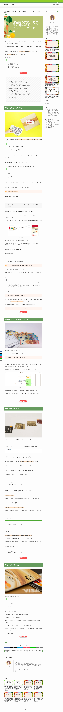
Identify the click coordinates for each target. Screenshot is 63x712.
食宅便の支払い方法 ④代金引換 (16, 86)
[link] (15, 671)
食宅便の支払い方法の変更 (14, 90)
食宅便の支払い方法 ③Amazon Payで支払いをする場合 (20, 85)
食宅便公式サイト (23, 72)
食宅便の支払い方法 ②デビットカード (18, 84)
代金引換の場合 (13, 97)
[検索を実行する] (58, 11)
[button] (7, 647)
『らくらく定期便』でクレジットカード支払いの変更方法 (20, 93)
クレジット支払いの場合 (15, 95)
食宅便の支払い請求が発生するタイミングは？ (18, 88)
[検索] (58, 2)
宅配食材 (6, 642)
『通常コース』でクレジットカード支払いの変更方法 (20, 91)
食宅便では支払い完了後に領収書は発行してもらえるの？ (20, 94)
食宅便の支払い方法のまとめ (14, 98)
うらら (8, 666)
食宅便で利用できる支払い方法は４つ (16, 81)
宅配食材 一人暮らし (9, 4)
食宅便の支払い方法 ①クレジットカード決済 (19, 82)
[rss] (57, 2)
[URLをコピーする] (39, 647)
